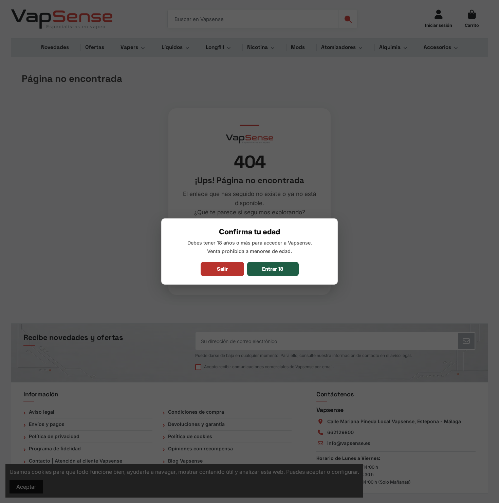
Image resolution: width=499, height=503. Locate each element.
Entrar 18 (272, 269)
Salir (222, 269)
